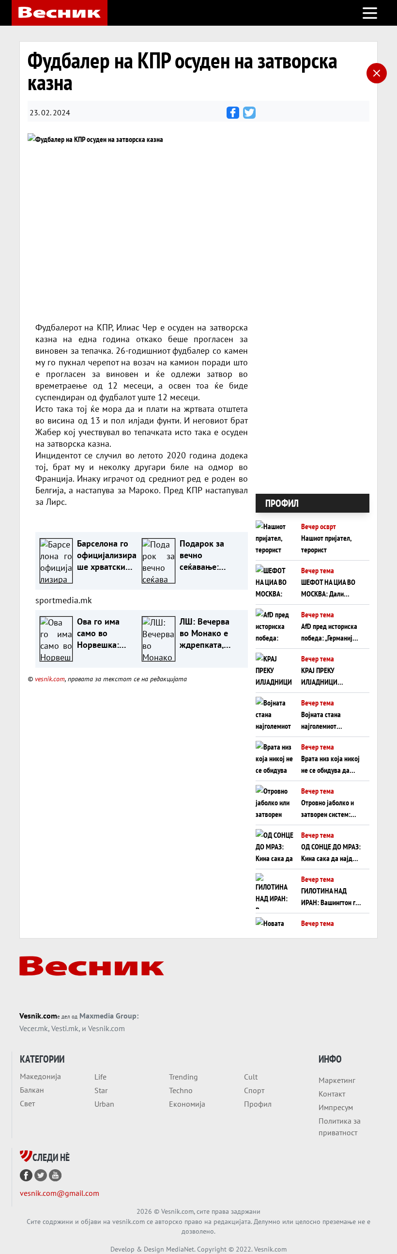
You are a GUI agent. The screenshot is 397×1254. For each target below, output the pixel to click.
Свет (27, 1103)
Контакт (332, 1093)
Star (100, 1090)
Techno (181, 1090)
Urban (104, 1104)
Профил (258, 1104)
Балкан (32, 1090)
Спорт (254, 1090)
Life (100, 1077)
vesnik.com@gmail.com (59, 1193)
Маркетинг (337, 1080)
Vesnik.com (38, 1015)
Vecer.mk (33, 1028)
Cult (251, 1077)
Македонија (40, 1076)
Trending (183, 1077)
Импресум (336, 1107)
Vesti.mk (64, 1028)
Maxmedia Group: (108, 1015)
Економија (187, 1104)
